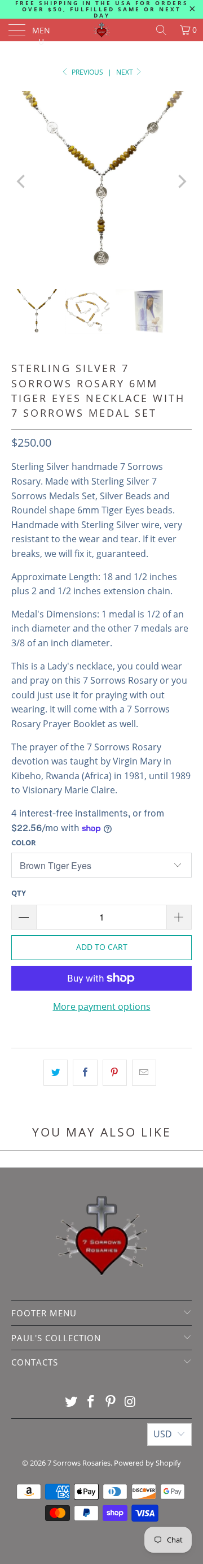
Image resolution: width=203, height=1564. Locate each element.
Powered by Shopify (147, 1463)
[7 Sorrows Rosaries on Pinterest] (111, 1402)
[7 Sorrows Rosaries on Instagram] (130, 1402)
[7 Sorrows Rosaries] (101, 30)
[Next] (181, 181)
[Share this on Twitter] (55, 1073)
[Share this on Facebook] (85, 1073)
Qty (18, 893)
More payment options (102, 1006)
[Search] (161, 30)
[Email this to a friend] (144, 1073)
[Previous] (22, 181)
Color (23, 842)
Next (125, 72)
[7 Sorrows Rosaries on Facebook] (91, 1402)
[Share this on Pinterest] (115, 1073)
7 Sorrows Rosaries (79, 1463)
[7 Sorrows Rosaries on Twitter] (71, 1402)
